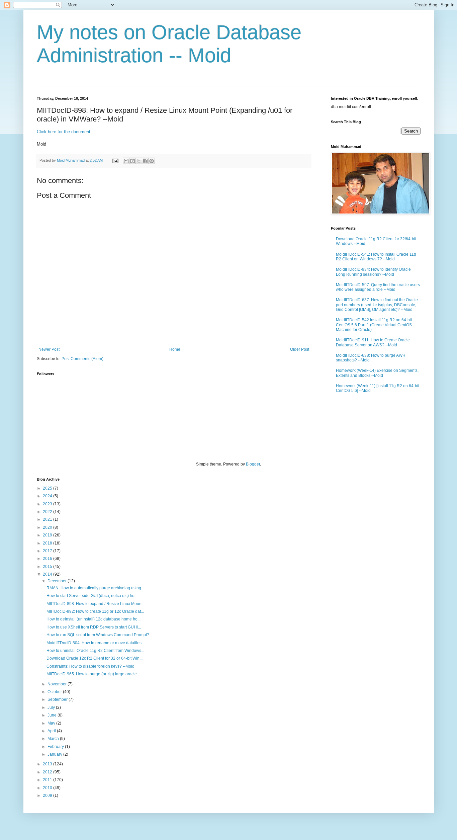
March (54, 738)
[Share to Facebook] (145, 161)
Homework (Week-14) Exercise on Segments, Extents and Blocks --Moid (377, 372)
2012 (48, 772)
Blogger (253, 464)
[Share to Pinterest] (151, 161)
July (52, 707)
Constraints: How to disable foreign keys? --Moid (90, 666)
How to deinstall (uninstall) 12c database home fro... (94, 619)
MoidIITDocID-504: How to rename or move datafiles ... (96, 643)
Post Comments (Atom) (82, 358)
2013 (48, 764)
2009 (48, 795)
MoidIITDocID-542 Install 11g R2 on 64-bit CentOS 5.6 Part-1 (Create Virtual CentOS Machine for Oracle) (374, 325)
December (58, 581)
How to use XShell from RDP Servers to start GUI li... (94, 627)
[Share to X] (138, 161)
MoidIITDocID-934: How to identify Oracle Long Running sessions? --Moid (373, 271)
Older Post (299, 349)
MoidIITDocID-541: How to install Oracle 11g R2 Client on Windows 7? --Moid (376, 256)
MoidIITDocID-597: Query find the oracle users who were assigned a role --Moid (378, 287)
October (55, 691)
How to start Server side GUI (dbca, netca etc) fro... (92, 595)
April (52, 731)
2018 (48, 543)
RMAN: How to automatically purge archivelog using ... (96, 588)
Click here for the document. (64, 131)
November (58, 684)
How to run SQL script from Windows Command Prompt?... (99, 635)
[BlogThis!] (132, 161)
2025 (48, 488)
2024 (48, 496)
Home (174, 349)
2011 (48, 779)
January (55, 754)
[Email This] (126, 161)
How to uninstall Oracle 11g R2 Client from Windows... (95, 650)
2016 (48, 558)
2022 (48, 511)
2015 (48, 566)
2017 (48, 551)
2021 (48, 519)
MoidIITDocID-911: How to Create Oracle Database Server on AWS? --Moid (373, 342)
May (52, 723)
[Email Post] (115, 160)
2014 (48, 574)
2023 (48, 504)
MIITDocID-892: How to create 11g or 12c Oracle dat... (95, 611)
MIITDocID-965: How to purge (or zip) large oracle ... (94, 674)
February (56, 746)
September (58, 699)
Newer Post (49, 349)
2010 (48, 787)
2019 (48, 535)
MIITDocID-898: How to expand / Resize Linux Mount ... (97, 603)
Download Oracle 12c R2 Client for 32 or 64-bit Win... (95, 658)
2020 (48, 527)
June (53, 715)
